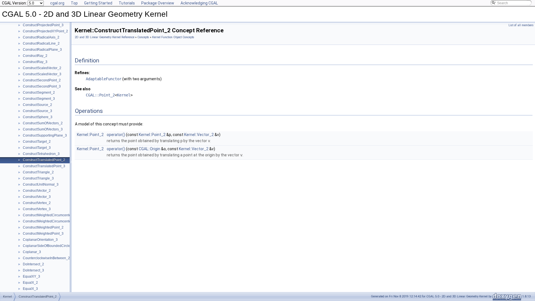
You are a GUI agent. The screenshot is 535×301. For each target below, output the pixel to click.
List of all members (521, 25)
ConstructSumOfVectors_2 (43, 123)
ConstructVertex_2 (37, 203)
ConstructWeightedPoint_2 (43, 227)
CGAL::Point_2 (100, 95)
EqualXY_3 (31, 276)
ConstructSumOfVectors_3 (43, 129)
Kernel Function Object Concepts (173, 37)
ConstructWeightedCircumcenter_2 (49, 215)
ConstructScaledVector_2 (42, 68)
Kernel (123, 95)
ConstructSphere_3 (37, 117)
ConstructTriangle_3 (38, 178)
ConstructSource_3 (37, 111)
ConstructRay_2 (35, 56)
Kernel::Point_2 (90, 134)
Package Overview (157, 3)
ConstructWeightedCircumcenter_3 (49, 221)
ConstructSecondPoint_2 (42, 80)
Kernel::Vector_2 (199, 134)
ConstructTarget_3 (37, 148)
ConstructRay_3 (35, 62)
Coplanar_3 (32, 252)
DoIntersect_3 (33, 270)
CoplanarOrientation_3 (40, 240)
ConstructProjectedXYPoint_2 (45, 31)
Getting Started (98, 3)
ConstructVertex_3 (37, 209)
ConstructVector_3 (37, 197)
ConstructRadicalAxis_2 (41, 37)
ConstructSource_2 (37, 105)
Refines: (82, 73)
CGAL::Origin (149, 149)
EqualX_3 (30, 289)
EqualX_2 (30, 283)
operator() (116, 134)
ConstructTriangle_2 (38, 172)
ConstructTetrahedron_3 (41, 154)
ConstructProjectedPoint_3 (43, 25)
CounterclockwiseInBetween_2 (46, 258)
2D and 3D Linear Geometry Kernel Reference (104, 37)
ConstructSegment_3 (39, 99)
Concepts (143, 37)
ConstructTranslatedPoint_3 (44, 166)
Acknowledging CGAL (199, 3)
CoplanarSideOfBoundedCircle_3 (48, 246)
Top (74, 3)
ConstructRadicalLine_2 (41, 43)
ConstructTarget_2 (37, 142)
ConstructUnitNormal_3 (41, 184)
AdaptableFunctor (103, 79)
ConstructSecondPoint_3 (42, 86)
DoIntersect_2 (33, 264)
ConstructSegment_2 (39, 92)
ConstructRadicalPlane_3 (42, 50)
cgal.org (57, 3)
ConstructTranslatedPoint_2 (44, 160)
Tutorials (127, 3)
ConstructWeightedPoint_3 (43, 234)
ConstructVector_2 (37, 191)
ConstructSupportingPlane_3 (45, 135)
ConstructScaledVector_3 (42, 74)
